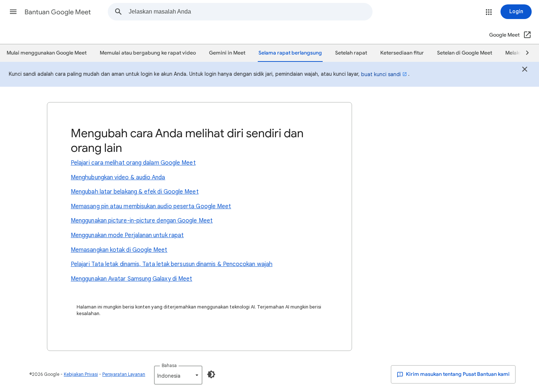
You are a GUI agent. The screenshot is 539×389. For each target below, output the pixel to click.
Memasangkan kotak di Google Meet (119, 250)
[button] (13, 11)
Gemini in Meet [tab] (227, 53)
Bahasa (169, 365)
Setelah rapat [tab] (351, 53)
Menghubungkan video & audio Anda (118, 177)
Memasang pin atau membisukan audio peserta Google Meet (151, 206)
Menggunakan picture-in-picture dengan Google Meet (142, 220)
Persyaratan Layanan (123, 374)
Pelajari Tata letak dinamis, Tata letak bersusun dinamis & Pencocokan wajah (171, 264)
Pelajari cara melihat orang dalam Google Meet (133, 163)
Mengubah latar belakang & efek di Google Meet (135, 191)
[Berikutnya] (524, 53)
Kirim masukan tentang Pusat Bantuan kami (457, 374)
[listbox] (178, 375)
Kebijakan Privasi (81, 374)
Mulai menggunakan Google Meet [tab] (47, 53)
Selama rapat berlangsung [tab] (290, 53)
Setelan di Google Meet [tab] (464, 53)
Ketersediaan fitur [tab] (402, 53)
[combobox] (250, 11)
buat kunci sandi (381, 74)
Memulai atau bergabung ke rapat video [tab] (148, 53)
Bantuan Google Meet (58, 12)
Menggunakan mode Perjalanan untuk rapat (127, 235)
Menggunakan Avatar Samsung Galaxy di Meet (131, 279)
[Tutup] (524, 70)
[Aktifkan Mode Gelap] (211, 374)
